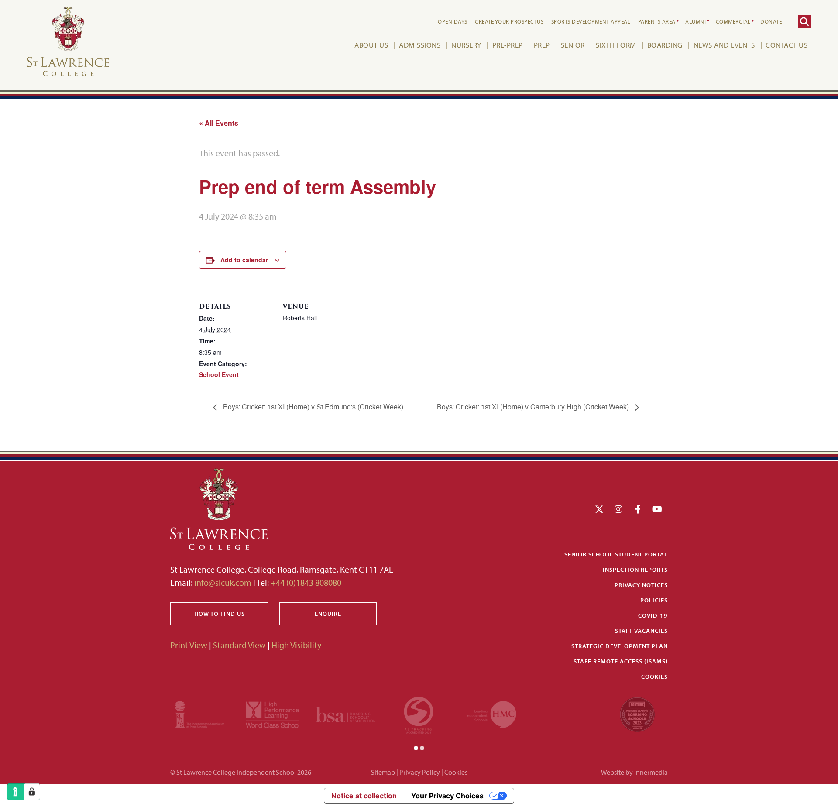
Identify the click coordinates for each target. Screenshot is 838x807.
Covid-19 (653, 615)
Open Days (452, 21)
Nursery (466, 44)
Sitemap (383, 772)
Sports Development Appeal (591, 21)
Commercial (733, 21)
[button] (416, 747)
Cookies (654, 676)
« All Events (218, 123)
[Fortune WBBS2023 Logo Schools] (637, 713)
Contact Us (786, 44)
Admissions (419, 44)
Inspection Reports (635, 569)
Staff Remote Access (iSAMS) (621, 661)
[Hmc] (491, 713)
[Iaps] (199, 713)
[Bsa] (345, 713)
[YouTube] (657, 509)
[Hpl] (272, 713)
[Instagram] (618, 509)
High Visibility (296, 644)
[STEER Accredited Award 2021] (418, 713)
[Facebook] (638, 509)
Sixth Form (616, 44)
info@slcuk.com (222, 582)
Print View (188, 644)
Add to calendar (244, 259)
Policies (654, 600)
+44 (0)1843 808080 (305, 582)
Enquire (328, 614)
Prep (542, 44)
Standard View (239, 644)
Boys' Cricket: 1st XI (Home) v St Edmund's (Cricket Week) (312, 407)
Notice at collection (364, 795)
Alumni (695, 21)
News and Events (724, 44)
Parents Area (657, 21)
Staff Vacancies (641, 631)
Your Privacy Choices (447, 795)
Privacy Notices (641, 585)
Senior (573, 44)
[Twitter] (599, 509)
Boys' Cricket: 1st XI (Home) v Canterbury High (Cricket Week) (534, 407)
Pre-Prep (507, 44)
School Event (219, 374)
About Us (371, 44)
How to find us (219, 614)
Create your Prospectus (509, 21)
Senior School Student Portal (616, 554)
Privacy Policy (419, 772)
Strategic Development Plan (619, 646)
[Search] (804, 21)
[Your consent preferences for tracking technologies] (32, 791)
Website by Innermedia (634, 772)
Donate (771, 21)
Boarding (665, 44)
